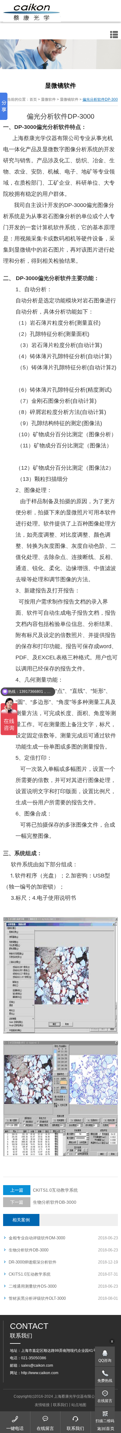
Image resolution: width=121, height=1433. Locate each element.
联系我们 (60, 1405)
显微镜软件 (69, 99)
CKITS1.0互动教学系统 (44, 1190)
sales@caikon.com (37, 1365)
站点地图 (78, 1405)
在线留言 (104, 1401)
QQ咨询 (104, 1360)
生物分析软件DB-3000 (43, 1202)
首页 (33, 99)
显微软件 (48, 99)
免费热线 (104, 1380)
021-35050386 (33, 1358)
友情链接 (42, 1405)
